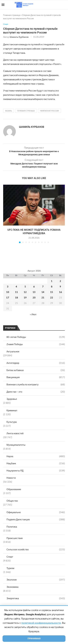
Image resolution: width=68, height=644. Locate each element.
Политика (11, 526)
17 (7, 297)
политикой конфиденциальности (41, 622)
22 (51, 297)
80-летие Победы (35, 337)
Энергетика (35, 598)
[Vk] (53, 4)
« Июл (33, 314)
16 (60, 292)
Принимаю (34, 638)
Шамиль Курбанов (19, 37)
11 (16, 292)
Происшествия (14, 538)
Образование (13, 489)
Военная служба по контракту (35, 384)
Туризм (10, 568)
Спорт (9, 556)
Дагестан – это (35, 391)
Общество (12, 500)
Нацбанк (35, 463)
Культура (11, 421)
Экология (35, 579)
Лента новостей (14, 433)
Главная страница (11, 15)
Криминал (11, 410)
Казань (8, 111)
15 (51, 292)
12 (25, 292)
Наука (35, 456)
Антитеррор (35, 362)
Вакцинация (35, 377)
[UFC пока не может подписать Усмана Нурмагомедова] (34, 205)
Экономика (12, 586)
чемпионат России (49, 111)
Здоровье (11, 398)
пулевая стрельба (26, 111)
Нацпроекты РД (35, 470)
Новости (11, 477)
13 (34, 292)
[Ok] (60, 4)
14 (42, 292)
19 (25, 297)
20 (34, 297)
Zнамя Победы (35, 344)
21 (42, 297)
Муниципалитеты (15, 444)
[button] (6, 213)
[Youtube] (50, 4)
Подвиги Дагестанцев (35, 519)
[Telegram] (57, 4)
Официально (35, 512)
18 (16, 297)
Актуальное (12, 351)
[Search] (64, 4)
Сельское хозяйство (35, 549)
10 (7, 292)
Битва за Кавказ (35, 370)
